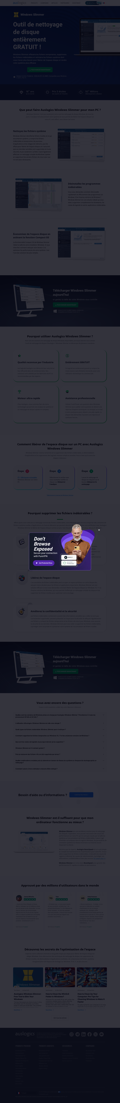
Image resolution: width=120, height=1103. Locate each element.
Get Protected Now (45, 563)
